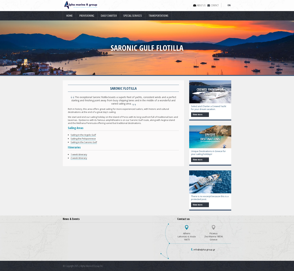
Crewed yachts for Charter (210, 91)
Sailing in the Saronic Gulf (84, 142)
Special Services (132, 15)
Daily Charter (109, 15)
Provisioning (86, 15)
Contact (215, 5)
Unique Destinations (210, 136)
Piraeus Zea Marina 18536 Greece (213, 236)
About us (201, 5)
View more (198, 114)
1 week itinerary (79, 154)
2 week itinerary (79, 158)
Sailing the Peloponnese (83, 138)
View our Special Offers (210, 181)
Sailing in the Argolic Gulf (83, 134)
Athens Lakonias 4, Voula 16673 (187, 236)
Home (69, 15)
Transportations (158, 15)
